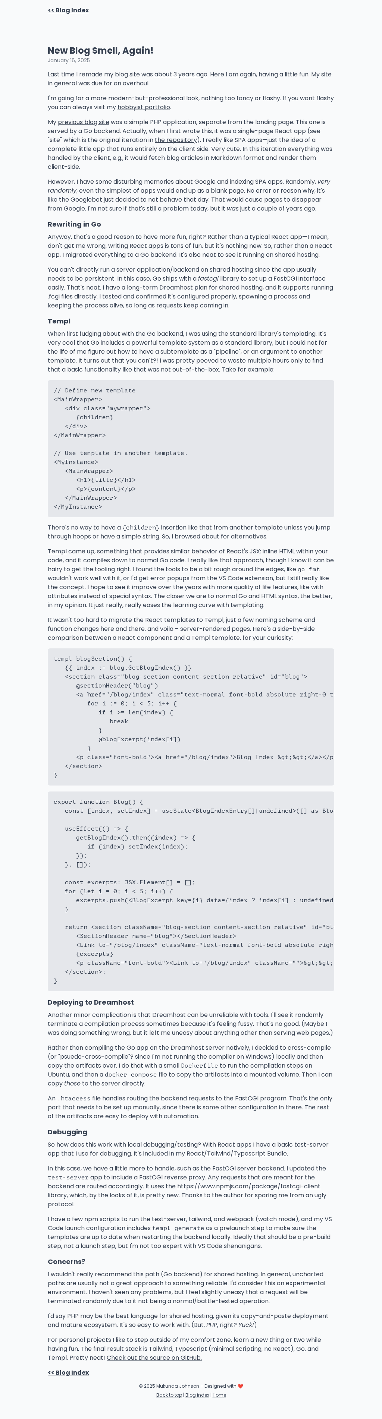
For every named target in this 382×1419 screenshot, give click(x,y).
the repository (176, 140)
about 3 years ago (180, 74)
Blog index (197, 1395)
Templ (57, 551)
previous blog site (83, 122)
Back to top (169, 1395)
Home (219, 1395)
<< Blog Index (68, 10)
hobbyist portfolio (144, 107)
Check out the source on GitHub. (154, 1357)
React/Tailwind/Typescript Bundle (237, 1153)
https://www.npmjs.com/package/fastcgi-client (248, 1186)
